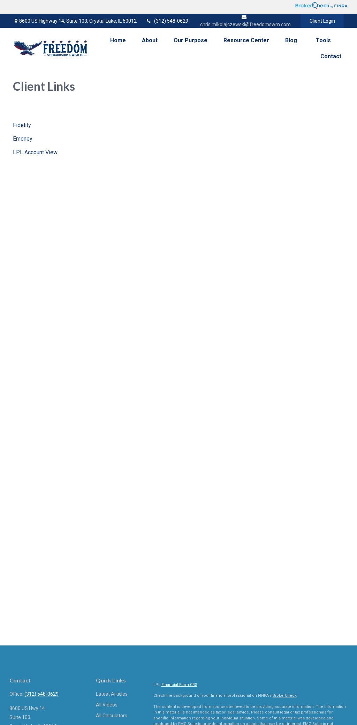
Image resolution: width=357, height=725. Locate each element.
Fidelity (22, 125)
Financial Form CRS (179, 684)
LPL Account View (35, 152)
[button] (118, 40)
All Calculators (111, 715)
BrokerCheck (285, 695)
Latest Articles (112, 694)
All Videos (106, 705)
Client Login (322, 21)
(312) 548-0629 (171, 21)
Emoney (22, 138)
